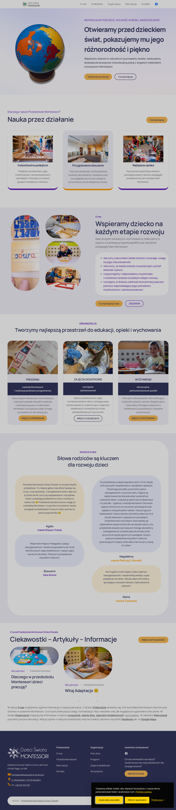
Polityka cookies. (144, 791)
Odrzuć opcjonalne (137, 800)
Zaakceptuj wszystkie (109, 800)
